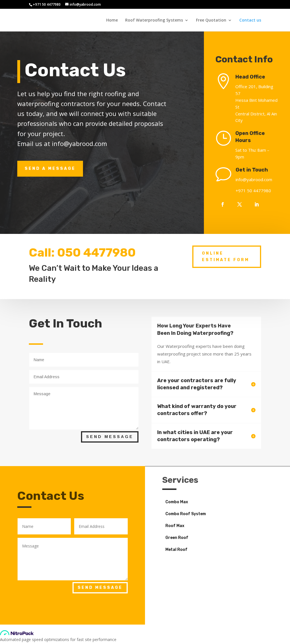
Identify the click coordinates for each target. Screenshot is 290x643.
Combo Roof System (185, 514)
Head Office (250, 77)
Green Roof (176, 538)
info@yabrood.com (254, 179)
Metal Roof (176, 550)
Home (112, 20)
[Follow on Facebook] (222, 204)
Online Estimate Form (225, 257)
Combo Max (176, 502)
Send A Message (50, 168)
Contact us (250, 20)
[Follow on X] (239, 204)
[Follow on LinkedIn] (256, 204)
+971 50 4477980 (47, 4)
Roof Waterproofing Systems (154, 20)
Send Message (109, 436)
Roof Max (174, 526)
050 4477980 (96, 253)
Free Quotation (211, 20)
